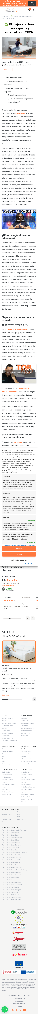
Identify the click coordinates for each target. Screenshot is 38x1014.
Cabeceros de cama (27, 728)
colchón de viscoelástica (17, 329)
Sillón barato (6, 789)
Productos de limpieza (28, 761)
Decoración (6, 759)
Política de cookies (9, 563)
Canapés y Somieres (27, 723)
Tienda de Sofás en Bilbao (10, 840)
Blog (8, 16)
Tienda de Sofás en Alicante (11, 892)
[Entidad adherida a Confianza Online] (19, 919)
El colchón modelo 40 (17, 95)
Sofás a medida (7, 814)
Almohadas (24, 726)
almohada (18, 442)
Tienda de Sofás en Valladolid (12, 885)
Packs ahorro (25, 718)
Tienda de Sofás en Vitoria (11, 887)
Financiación (21, 819)
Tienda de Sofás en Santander (12, 875)
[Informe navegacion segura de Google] (19, 912)
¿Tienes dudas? (7, 819)
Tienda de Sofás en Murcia (10, 895)
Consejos (5, 665)
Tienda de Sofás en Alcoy (10, 832)
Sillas (3, 756)
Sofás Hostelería (7, 738)
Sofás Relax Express (27, 794)
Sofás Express (25, 772)
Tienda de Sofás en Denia (10, 847)
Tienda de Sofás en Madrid (11, 860)
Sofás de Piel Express (28, 797)
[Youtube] (24, 1010)
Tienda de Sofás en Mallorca (11, 900)
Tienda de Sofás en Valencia (11, 882)
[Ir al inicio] (11, 10)
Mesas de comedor (8, 749)
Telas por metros (26, 751)
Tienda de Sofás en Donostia (11, 850)
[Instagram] (20, 1010)
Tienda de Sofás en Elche (10, 835)
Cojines (23, 756)
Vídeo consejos (22, 817)
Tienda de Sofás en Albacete (11, 897)
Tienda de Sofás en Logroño (11, 857)
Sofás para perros (8, 764)
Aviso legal (31, 563)
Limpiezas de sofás (27, 764)
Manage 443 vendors (10, 545)
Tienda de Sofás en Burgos (11, 842)
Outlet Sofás (6, 772)
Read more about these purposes (26, 545)
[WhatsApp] (13, 1010)
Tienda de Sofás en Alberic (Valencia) (14, 830)
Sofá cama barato (8, 792)
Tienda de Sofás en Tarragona (12, 880)
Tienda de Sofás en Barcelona (12, 837)
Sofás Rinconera (7, 733)
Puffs (3, 761)
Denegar (19, 554)
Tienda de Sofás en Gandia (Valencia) (14, 852)
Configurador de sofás (9, 740)
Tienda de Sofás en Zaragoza (12, 890)
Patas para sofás (26, 759)
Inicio (3, 16)
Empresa (20, 812)
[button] (33, 618)
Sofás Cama (6, 731)
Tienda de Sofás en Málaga (11, 862)
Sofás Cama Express (28, 787)
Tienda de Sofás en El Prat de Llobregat (15, 870)
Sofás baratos (7, 777)
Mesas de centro (7, 751)
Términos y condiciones (19, 1003)
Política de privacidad (21, 563)
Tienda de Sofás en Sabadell (11, 872)
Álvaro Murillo (7, 62)
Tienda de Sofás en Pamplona (12, 865)
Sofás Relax (6, 736)
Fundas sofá (25, 754)
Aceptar (19, 548)
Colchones (7, 70)
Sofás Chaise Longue (9, 723)
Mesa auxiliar (6, 754)
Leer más (5, 695)
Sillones (4, 728)
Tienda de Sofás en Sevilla (10, 877)
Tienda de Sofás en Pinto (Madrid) (13, 867)
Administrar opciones (19, 560)
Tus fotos (5, 817)
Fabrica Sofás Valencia (21, 995)
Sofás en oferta (7, 774)
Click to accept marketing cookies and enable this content (19, 219)
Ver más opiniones (8, 585)
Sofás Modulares (7, 726)
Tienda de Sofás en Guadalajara (12, 855)
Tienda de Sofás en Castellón (11, 845)
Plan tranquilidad (7, 822)
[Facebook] (17, 1010)
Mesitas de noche (26, 731)
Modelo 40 (20, 113)
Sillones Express (26, 784)
